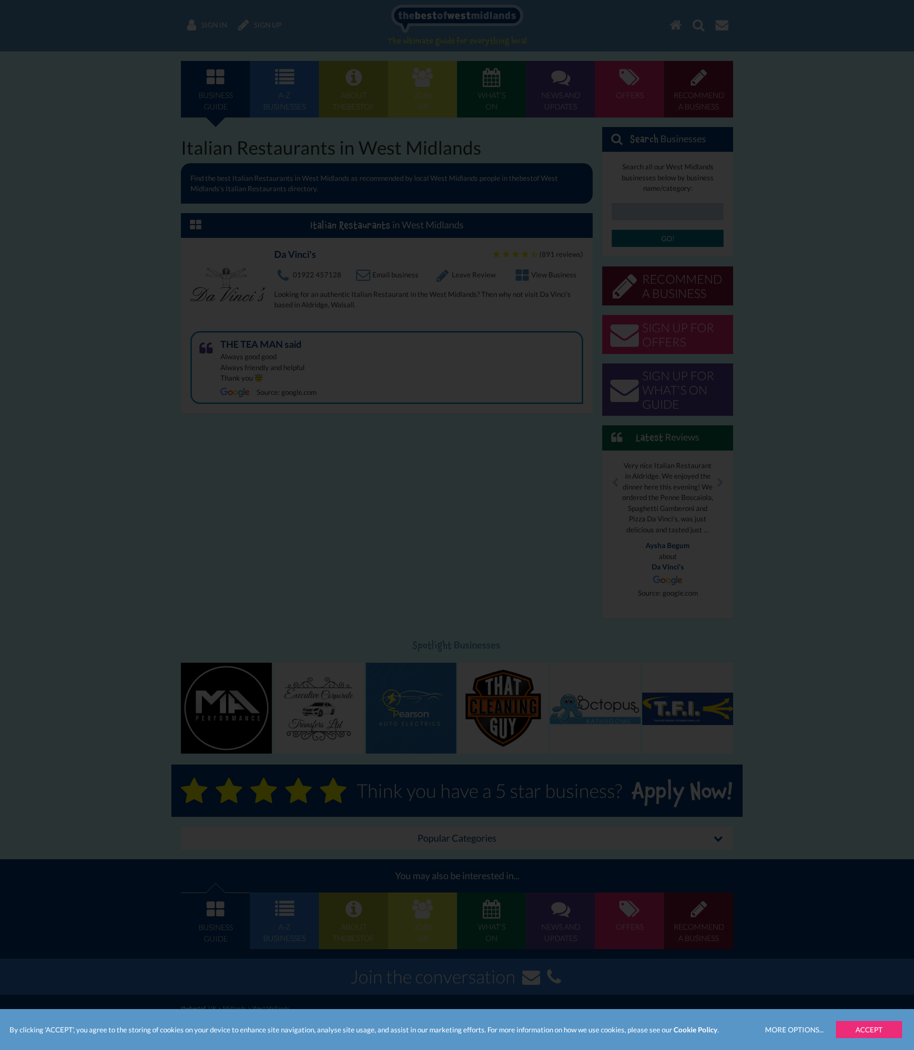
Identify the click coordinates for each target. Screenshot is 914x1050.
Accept (869, 1029)
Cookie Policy (695, 1029)
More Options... (794, 1029)
